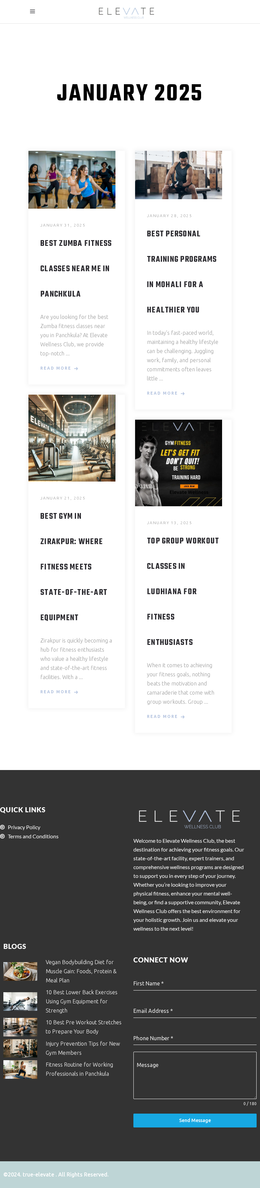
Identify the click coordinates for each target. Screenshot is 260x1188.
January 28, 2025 (169, 215)
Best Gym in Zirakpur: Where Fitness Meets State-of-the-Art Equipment (73, 567)
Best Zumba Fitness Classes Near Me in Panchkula (76, 269)
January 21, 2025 (63, 498)
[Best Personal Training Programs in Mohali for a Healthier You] (183, 175)
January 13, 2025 (169, 522)
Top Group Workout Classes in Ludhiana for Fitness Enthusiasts (183, 592)
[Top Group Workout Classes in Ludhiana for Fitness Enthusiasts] (183, 463)
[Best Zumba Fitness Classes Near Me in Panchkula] (76, 180)
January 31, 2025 (63, 225)
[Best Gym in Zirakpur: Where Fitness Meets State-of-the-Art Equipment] (76, 438)
